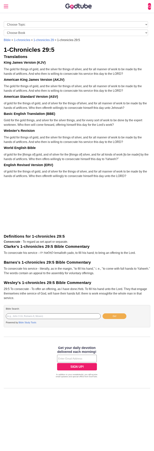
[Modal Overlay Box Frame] (77, 362)
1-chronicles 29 (43, 40)
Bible (7, 40)
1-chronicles (22, 40)
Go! (114, 316)
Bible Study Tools (27, 322)
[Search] (149, 6)
